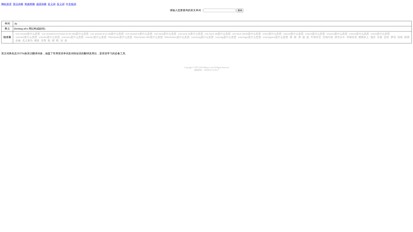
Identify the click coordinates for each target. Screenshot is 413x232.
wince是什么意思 (272, 33)
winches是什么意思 (95, 37)
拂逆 (36, 40)
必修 (18, 40)
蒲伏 (373, 37)
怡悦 (400, 37)
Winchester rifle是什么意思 (148, 37)
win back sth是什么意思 (218, 33)
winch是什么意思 (380, 33)
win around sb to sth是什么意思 (107, 33)
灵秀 (43, 40)
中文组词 (71, 4)
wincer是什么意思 (315, 33)
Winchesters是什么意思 (177, 37)
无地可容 (328, 37)
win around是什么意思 (27, 33)
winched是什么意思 (26, 37)
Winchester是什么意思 (120, 37)
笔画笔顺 (30, 4)
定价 (386, 37)
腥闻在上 (363, 37)
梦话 (393, 37)
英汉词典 (18, 4)
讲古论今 (340, 37)
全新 (379, 37)
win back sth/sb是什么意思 (246, 33)
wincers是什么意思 (337, 33)
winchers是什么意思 (72, 37)
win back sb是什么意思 (190, 33)
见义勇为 (27, 40)
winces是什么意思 (359, 33)
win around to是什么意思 (138, 33)
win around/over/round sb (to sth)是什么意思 (65, 33)
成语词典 (41, 4)
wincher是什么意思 (49, 37)
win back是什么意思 (165, 33)
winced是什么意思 (293, 33)
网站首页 (6, 4)
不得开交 (316, 37)
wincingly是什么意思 (249, 37)
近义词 (51, 4)
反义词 (61, 4)
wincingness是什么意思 (275, 37)
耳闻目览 (352, 37)
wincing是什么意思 (225, 37)
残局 (406, 37)
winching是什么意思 (202, 37)
